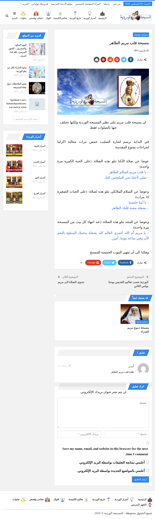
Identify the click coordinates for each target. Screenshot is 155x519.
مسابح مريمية (141, 35)
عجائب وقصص (36, 18)
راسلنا (107, 3)
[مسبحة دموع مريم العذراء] (135, 314)
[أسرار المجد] (14, 150)
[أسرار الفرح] (14, 198)
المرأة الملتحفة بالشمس (88, 3)
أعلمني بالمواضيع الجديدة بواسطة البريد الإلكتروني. (111, 471)
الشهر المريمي (138, 504)
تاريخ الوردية (75, 18)
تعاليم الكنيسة (60, 18)
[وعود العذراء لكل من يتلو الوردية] (37, 72)
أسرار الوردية (90, 18)
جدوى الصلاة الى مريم (71, 282)
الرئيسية (102, 18)
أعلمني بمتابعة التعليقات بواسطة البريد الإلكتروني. (112, 462)
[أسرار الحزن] (14, 166)
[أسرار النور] (14, 182)
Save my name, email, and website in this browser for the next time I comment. (105, 451)
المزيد (25, 3)
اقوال (48, 18)
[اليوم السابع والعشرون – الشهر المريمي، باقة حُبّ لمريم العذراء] (37, 49)
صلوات (23, 18)
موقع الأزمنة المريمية (61, 3)
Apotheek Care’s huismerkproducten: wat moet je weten (16, 103)
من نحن (117, 3)
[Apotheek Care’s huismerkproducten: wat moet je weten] (37, 104)
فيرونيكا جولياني (40, 3)
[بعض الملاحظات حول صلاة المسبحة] (37, 88)
